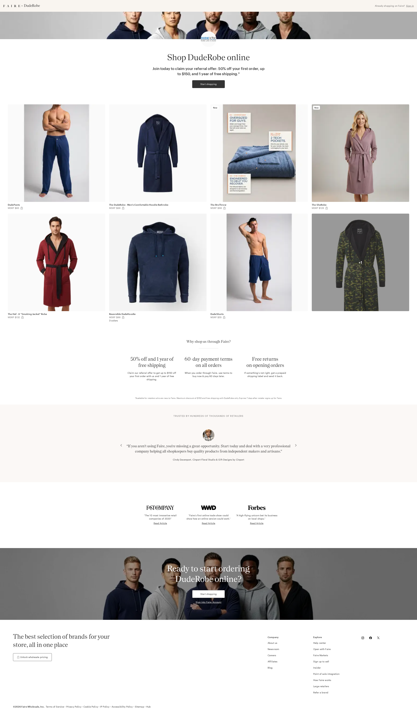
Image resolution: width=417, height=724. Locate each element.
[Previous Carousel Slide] (121, 445)
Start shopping (208, 84)
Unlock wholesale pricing (34, 657)
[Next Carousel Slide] (296, 445)
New (215, 107)
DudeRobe (229, 398)
